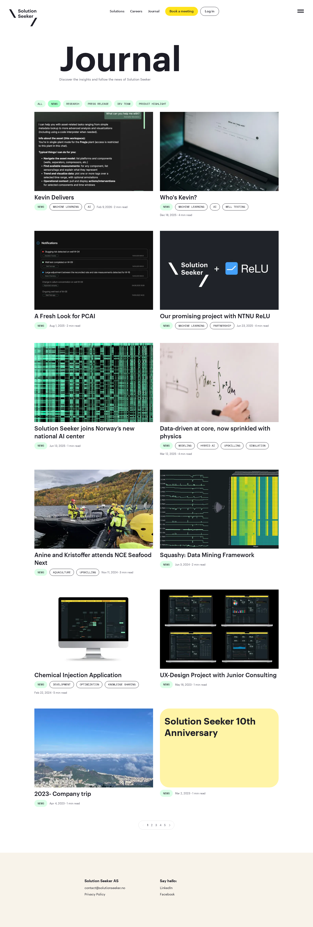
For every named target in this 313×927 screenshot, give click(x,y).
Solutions (117, 11)
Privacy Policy (95, 894)
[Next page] (169, 825)
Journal (153, 11)
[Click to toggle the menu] (300, 11)
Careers (136, 11)
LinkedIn (166, 888)
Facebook (167, 894)
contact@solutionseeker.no (105, 888)
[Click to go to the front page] (23, 17)
